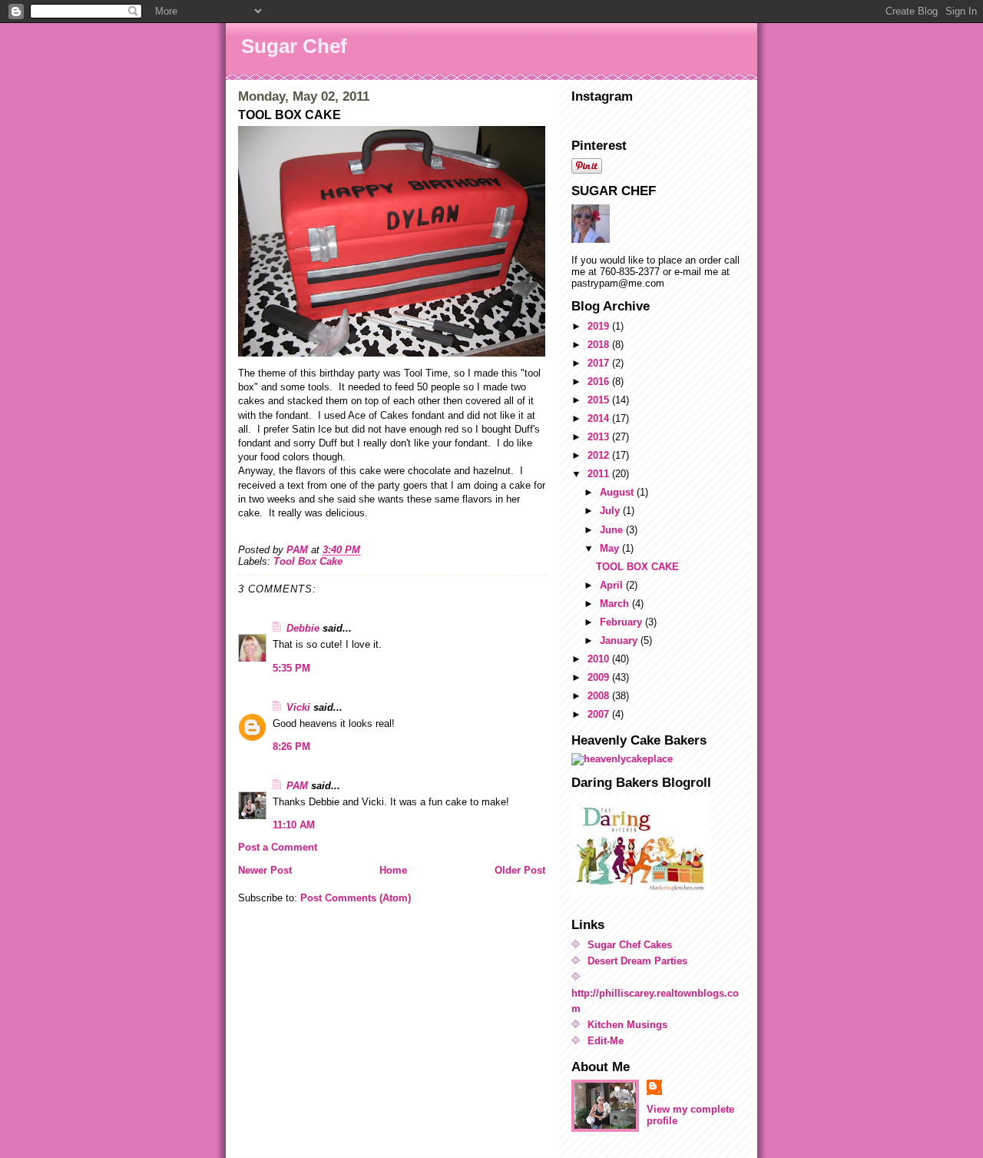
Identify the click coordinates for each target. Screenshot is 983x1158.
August (618, 492)
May (611, 548)
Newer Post (265, 870)
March (616, 603)
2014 (599, 418)
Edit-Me (605, 1041)
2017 (599, 363)
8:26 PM (291, 746)
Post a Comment (277, 847)
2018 (599, 344)
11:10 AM (294, 825)
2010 (599, 659)
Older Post (520, 870)
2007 (599, 714)
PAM (297, 785)
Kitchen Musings (627, 1024)
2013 (599, 437)
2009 (599, 677)
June (613, 530)
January (620, 640)
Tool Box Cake (308, 561)
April (613, 585)
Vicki (298, 707)
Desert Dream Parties (637, 961)
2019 (599, 326)
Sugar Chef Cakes (629, 945)
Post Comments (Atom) (355, 898)
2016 (599, 381)
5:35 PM (291, 668)
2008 (599, 696)
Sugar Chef (294, 46)
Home (393, 870)
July (611, 510)
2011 (599, 473)
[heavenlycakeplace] (658, 759)
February (622, 622)
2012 (599, 455)
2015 (599, 400)
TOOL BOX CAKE (637, 566)
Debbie (302, 628)
